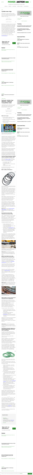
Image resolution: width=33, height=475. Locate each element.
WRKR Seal (12, 420)
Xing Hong (8, 108)
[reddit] (9, 21)
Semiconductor (5, 314)
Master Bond (19, 18)
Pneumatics (10, 6)
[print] (15, 21)
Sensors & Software (20, 6)
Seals (2, 9)
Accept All (30, 473)
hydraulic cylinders (8, 159)
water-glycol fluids (7, 270)
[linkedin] (7, 21)
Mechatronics (14, 6)
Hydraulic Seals (4, 98)
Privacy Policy (21, 473)
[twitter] (8, 21)
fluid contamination (11, 227)
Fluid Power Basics (26, 6)
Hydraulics (6, 6)
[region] (16, 473)
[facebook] (6, 21)
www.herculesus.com (4, 35)
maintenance (10, 405)
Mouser (18, 19)
